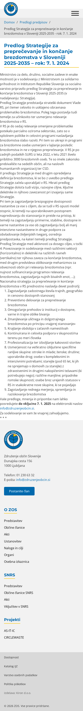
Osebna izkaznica (16, 561)
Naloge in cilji (13, 548)
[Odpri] (75, 13)
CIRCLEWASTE (14, 637)
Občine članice (14, 527)
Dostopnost (11, 657)
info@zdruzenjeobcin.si (17, 408)
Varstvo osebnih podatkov (20, 675)
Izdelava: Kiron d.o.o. (17, 693)
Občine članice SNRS (18, 593)
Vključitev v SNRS (16, 606)
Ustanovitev (12, 541)
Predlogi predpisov (33, 22)
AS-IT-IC (9, 631)
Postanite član (19, 491)
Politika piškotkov (15, 684)
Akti (6, 534)
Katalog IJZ (11, 666)
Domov (9, 22)
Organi (9, 555)
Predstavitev (13, 521)
